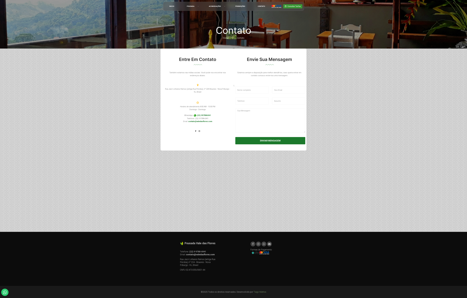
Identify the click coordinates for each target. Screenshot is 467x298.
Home (226, 38)
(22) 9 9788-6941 (197, 251)
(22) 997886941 (204, 115)
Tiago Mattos (260, 292)
